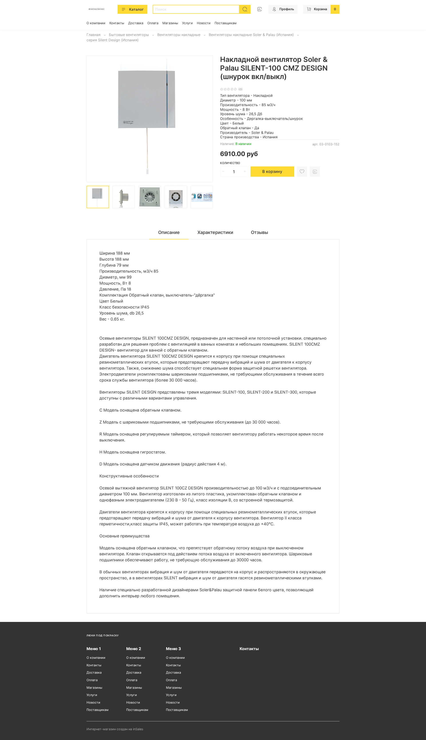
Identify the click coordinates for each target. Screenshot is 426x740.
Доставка (135, 23)
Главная (94, 34)
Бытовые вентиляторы (129, 34)
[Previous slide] (93, 118)
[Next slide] (206, 118)
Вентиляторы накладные (178, 34)
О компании (96, 23)
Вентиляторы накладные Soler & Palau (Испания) (251, 34)
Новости (204, 23)
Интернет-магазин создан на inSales (115, 729)
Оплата (152, 23)
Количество (230, 163)
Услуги (187, 23)
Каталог (136, 9)
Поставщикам (226, 23)
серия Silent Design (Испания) (113, 40)
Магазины (170, 23)
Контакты (116, 23)
